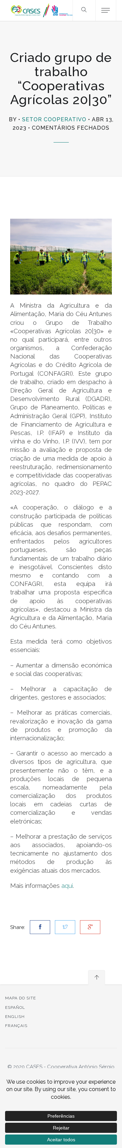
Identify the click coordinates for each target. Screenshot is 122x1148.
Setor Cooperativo (54, 119)
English (15, 1016)
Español (15, 1007)
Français (16, 1025)
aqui (67, 885)
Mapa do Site (20, 998)
